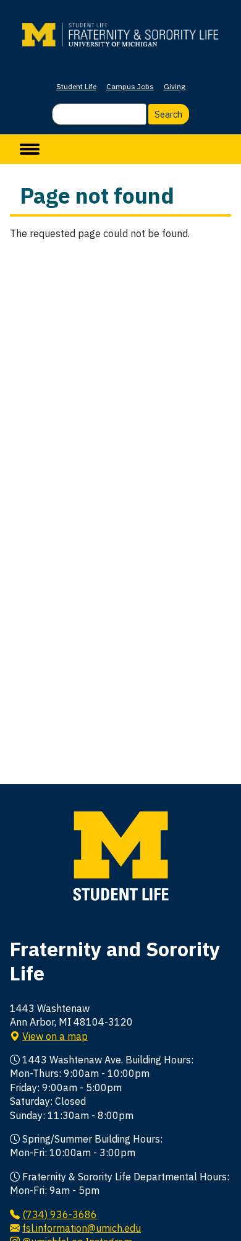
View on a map (55, 1036)
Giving (174, 86)
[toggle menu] (29, 149)
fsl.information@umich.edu (81, 1228)
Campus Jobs (130, 86)
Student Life (76, 86)
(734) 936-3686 (59, 1214)
